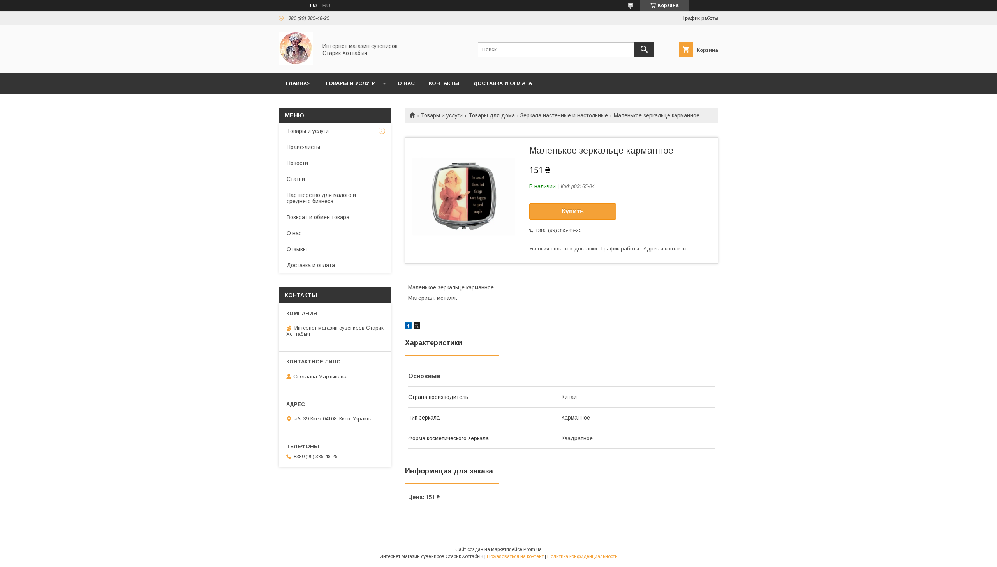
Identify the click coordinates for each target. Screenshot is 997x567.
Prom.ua (532, 549)
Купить (573, 211)
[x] (417, 327)
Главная (298, 83)
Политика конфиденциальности (582, 556)
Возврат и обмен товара (318, 217)
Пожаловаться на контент (515, 556)
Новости (297, 163)
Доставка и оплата (502, 83)
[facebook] (408, 327)
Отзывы (297, 249)
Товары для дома (492, 115)
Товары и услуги (350, 83)
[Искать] (644, 49)
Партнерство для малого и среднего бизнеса (321, 198)
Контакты (444, 83)
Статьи (296, 179)
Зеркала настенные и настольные (564, 115)
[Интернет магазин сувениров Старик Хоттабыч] (296, 63)
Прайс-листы (303, 147)
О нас (406, 83)
